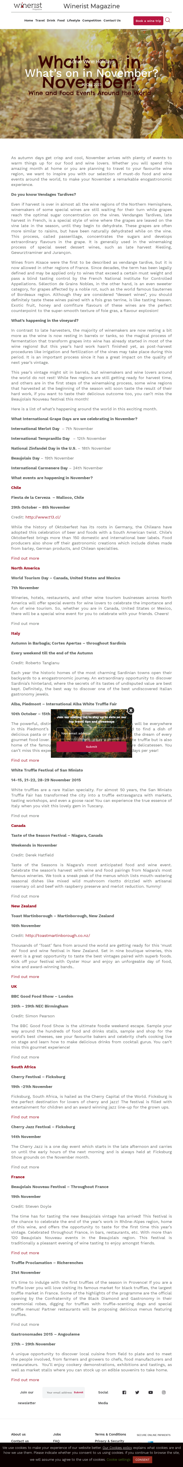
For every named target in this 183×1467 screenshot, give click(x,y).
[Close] (131, 710)
